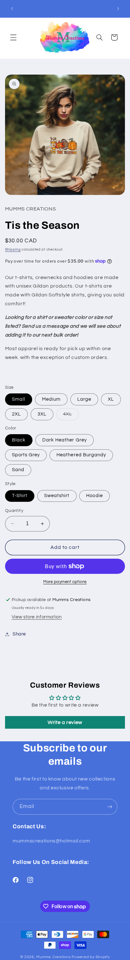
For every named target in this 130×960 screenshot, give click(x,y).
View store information (37, 617)
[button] (13, 37)
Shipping (13, 249)
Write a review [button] (65, 722)
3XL (42, 414)
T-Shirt (19, 495)
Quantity (14, 510)
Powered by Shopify (91, 957)
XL (111, 399)
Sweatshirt (57, 495)
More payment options (65, 582)
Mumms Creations (53, 957)
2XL (16, 414)
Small (18, 399)
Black (19, 440)
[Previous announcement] (12, 8)
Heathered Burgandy (81, 455)
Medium (51, 399)
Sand (18, 469)
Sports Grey (26, 455)
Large (84, 399)
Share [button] (19, 634)
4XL (71, 415)
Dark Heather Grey (64, 440)
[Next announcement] (118, 8)
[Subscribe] (110, 806)
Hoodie (94, 495)
